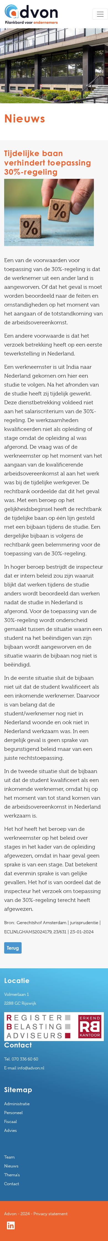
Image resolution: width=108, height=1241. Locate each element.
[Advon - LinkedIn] (10, 1227)
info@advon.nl (30, 1067)
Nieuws (11, 1166)
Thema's (12, 1174)
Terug (13, 948)
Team (9, 1157)
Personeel (13, 1112)
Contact (11, 1183)
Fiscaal (10, 1121)
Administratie (17, 1103)
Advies (10, 1130)
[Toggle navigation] (100, 14)
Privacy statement (51, 1213)
